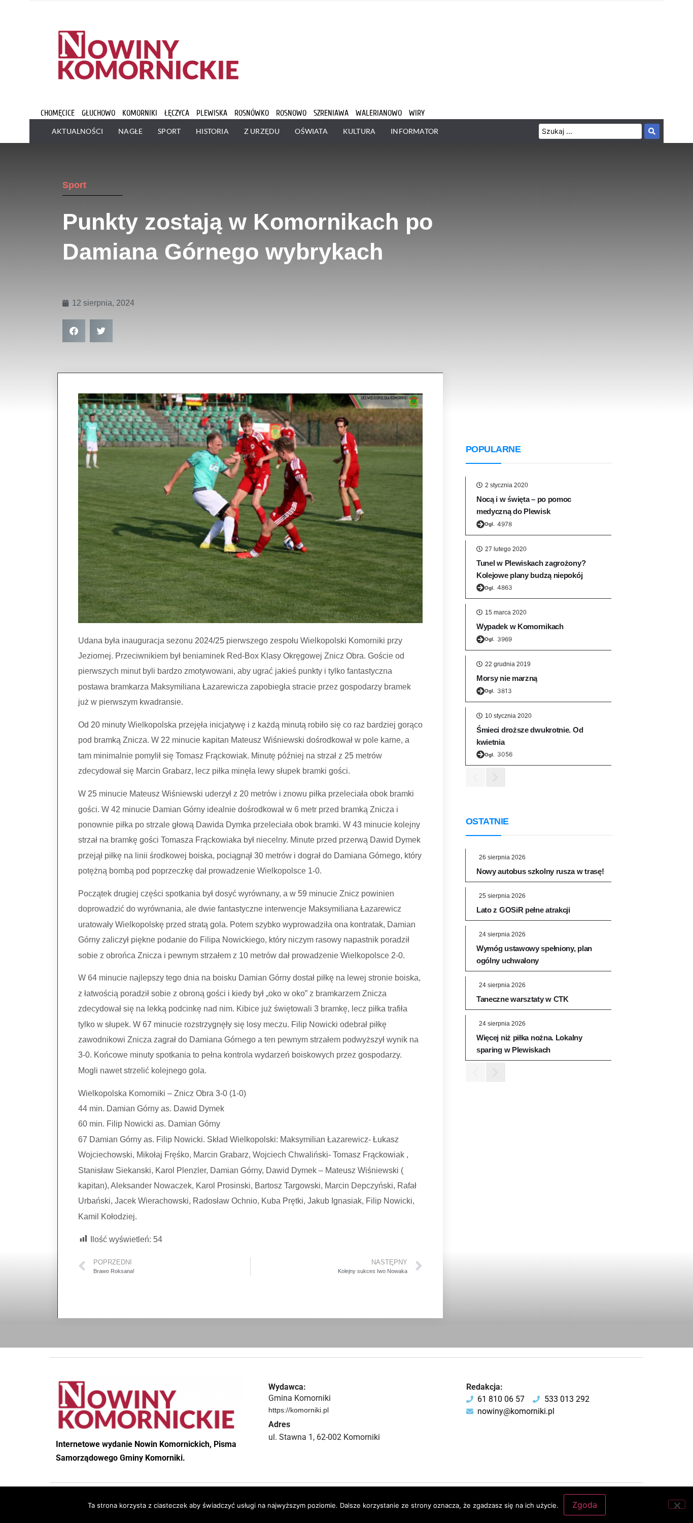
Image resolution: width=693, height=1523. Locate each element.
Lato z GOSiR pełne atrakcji (523, 909)
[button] (73, 330)
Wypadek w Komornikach (520, 626)
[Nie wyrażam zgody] (676, 1504)
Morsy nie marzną (506, 678)
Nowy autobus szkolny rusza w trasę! (540, 871)
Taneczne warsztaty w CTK (522, 999)
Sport (74, 185)
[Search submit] (652, 131)
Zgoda (584, 1505)
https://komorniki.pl (298, 1410)
